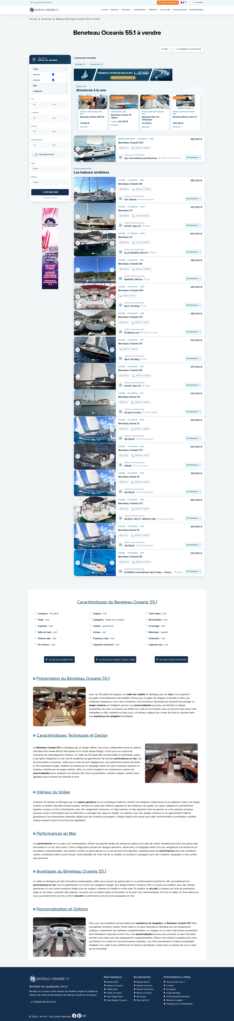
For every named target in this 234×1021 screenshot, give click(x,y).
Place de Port (143, 1000)
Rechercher (51, 192)
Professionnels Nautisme (178, 996)
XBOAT (128, 465)
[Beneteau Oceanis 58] (95, 190)
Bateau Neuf (112, 982)
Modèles (43, 80)
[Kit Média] (84, 1016)
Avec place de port (46, 154)
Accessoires (139, 10)
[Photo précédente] (77, 149)
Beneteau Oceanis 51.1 (130, 316)
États (35, 86)
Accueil (104, 10)
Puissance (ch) (36, 140)
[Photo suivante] (112, 149)
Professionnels (196, 10)
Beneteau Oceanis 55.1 (130, 142)
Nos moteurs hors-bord (173, 659)
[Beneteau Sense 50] (95, 403)
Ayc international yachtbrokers (140, 158)
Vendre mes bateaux (44, 1002)
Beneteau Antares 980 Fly (92, 117)
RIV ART (43, 1016)
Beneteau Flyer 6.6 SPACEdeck (150, 118)
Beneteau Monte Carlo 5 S (185, 117)
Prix (32, 99)
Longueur (35, 113)
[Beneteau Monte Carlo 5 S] (185, 102)
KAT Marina (130, 199)
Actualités (165, 10)
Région (34, 177)
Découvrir (84, 127)
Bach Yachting (131, 306)
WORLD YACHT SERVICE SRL (140, 519)
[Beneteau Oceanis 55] (95, 350)
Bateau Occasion (115, 985)
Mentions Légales (174, 1000)
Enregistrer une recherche (190, 49)
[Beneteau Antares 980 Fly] (93, 102)
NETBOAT (129, 439)
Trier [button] (166, 49)
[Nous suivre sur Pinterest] (79, 1016)
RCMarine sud (131, 332)
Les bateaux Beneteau (61, 659)
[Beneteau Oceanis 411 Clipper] (123, 102)
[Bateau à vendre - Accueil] (44, 10)
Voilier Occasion (114, 993)
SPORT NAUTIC (133, 226)
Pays (33, 163)
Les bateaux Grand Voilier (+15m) (117, 659)
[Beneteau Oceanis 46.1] (95, 296)
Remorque (141, 996)
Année (34, 126)
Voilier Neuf (112, 989)
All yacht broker (133, 412)
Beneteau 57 (125, 210)
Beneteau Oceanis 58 (130, 183)
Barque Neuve (143, 982)
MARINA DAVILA (133, 279)
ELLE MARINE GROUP (136, 252)
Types (35, 69)
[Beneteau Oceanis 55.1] (95, 149)
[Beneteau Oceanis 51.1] (95, 323)
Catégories (37, 91)
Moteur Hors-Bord (145, 989)
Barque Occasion (144, 985)
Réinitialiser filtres (50, 198)
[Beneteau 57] (95, 217)
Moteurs (126, 10)
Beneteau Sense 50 (129, 396)
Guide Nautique (180, 10)
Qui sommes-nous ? (175, 982)
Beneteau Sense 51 (128, 423)
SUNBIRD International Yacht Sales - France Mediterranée (148, 572)
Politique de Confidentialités (179, 1003)
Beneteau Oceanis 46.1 (130, 290)
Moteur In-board (144, 993)
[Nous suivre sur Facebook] (74, 1016)
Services (153, 10)
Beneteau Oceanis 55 (130, 343)
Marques (43, 74)
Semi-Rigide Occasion (117, 1000)
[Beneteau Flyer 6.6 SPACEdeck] (154, 102)
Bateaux (114, 10)
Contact (170, 985)
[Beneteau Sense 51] (95, 430)
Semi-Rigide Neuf (115, 996)
